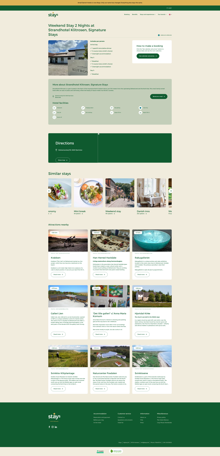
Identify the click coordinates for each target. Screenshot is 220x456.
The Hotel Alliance (163, 420)
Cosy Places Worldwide (164, 422)
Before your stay (99, 420)
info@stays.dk (145, 442)
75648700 (158, 442)
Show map (58, 97)
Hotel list (120, 422)
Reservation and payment (102, 417)
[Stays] (53, 14)
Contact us (121, 417)
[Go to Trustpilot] (100, 451)
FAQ (141, 420)
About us (143, 417)
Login (170, 8)
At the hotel (97, 422)
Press (142, 422)
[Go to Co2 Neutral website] (116, 451)
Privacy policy (161, 417)
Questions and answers (125, 420)
